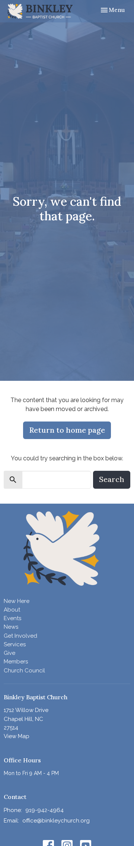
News (11, 626)
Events (12, 618)
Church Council (24, 670)
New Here (16, 601)
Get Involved (20, 635)
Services (15, 644)
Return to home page (67, 430)
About (12, 609)
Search (111, 479)
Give (9, 653)
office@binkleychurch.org (56, 820)
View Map (16, 736)
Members (16, 661)
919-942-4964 (44, 810)
